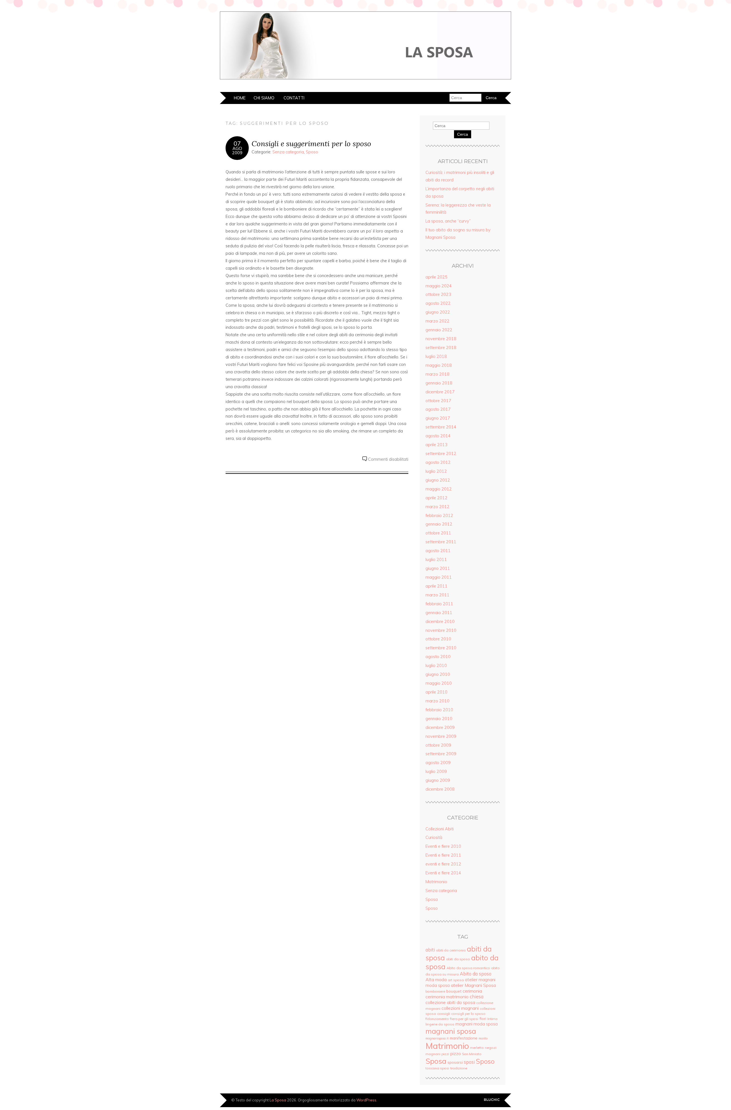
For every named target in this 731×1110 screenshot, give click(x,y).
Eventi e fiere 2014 (443, 872)
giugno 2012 (437, 480)
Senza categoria (288, 152)
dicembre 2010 (440, 621)
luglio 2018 (436, 356)
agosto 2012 (438, 462)
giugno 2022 (437, 312)
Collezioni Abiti (439, 829)
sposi (469, 1062)
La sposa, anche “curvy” (448, 221)
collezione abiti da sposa (450, 1002)
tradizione (458, 1068)
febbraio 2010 (439, 709)
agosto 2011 (438, 550)
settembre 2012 (440, 453)
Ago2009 (237, 150)
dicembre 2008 (440, 789)
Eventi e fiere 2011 (443, 855)
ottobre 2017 (438, 400)
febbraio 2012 (439, 515)
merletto (477, 1047)
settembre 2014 (440, 427)
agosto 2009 (438, 762)
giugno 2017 (437, 418)
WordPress (366, 1100)
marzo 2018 (437, 374)
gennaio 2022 (438, 329)
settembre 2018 (440, 347)
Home (240, 98)
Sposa (431, 899)
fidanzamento (437, 1019)
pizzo (455, 1053)
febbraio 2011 (439, 603)
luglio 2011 (436, 559)
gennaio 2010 (438, 718)
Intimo (492, 1019)
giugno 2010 (437, 674)
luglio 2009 (436, 771)
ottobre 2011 (438, 533)
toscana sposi (437, 1068)
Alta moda (436, 979)
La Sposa (278, 1100)
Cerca (462, 134)
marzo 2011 (437, 595)
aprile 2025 (436, 277)
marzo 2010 (437, 701)
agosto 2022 (438, 303)
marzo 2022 (437, 321)
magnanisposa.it (437, 1038)
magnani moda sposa (476, 1024)
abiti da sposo (458, 959)
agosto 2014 (438, 435)
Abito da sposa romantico (468, 968)
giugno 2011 (437, 568)
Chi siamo (264, 98)
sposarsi (455, 1062)
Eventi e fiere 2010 (443, 846)
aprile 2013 (436, 444)
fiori (482, 1018)
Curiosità (433, 837)
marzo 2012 (437, 506)
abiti (430, 950)
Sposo (312, 152)
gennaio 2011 (438, 612)
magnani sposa (450, 1031)
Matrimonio (436, 881)
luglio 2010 (436, 665)
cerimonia (472, 991)
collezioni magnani (460, 1008)
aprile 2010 (436, 692)
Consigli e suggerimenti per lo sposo (311, 143)
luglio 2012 (436, 471)
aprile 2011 (436, 586)
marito (483, 1038)
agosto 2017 (438, 409)
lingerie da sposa (439, 1024)
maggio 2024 (438, 285)
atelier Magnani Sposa (473, 985)
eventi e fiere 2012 (443, 864)
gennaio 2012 (438, 524)
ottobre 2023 (438, 294)
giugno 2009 (437, 780)
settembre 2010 (440, 647)
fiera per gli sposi (464, 1019)
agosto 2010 (438, 656)
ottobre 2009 (438, 745)
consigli (443, 1013)
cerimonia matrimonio (447, 996)
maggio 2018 (438, 365)
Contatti (294, 98)
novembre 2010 (440, 630)
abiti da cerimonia (451, 950)
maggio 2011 (438, 577)
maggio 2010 (438, 683)
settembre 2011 (440, 541)
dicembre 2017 (440, 391)
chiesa (476, 996)
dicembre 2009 (440, 727)
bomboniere (435, 991)
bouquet (453, 991)
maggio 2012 (438, 489)
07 (237, 143)
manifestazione (463, 1037)
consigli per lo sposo (468, 1013)
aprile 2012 (436, 497)
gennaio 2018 (438, 383)
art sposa (456, 980)
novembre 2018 (440, 338)
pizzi (445, 1054)
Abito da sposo (475, 974)
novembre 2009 (440, 736)
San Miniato (471, 1054)
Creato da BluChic (492, 1099)
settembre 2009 (440, 753)
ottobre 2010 (438, 639)
